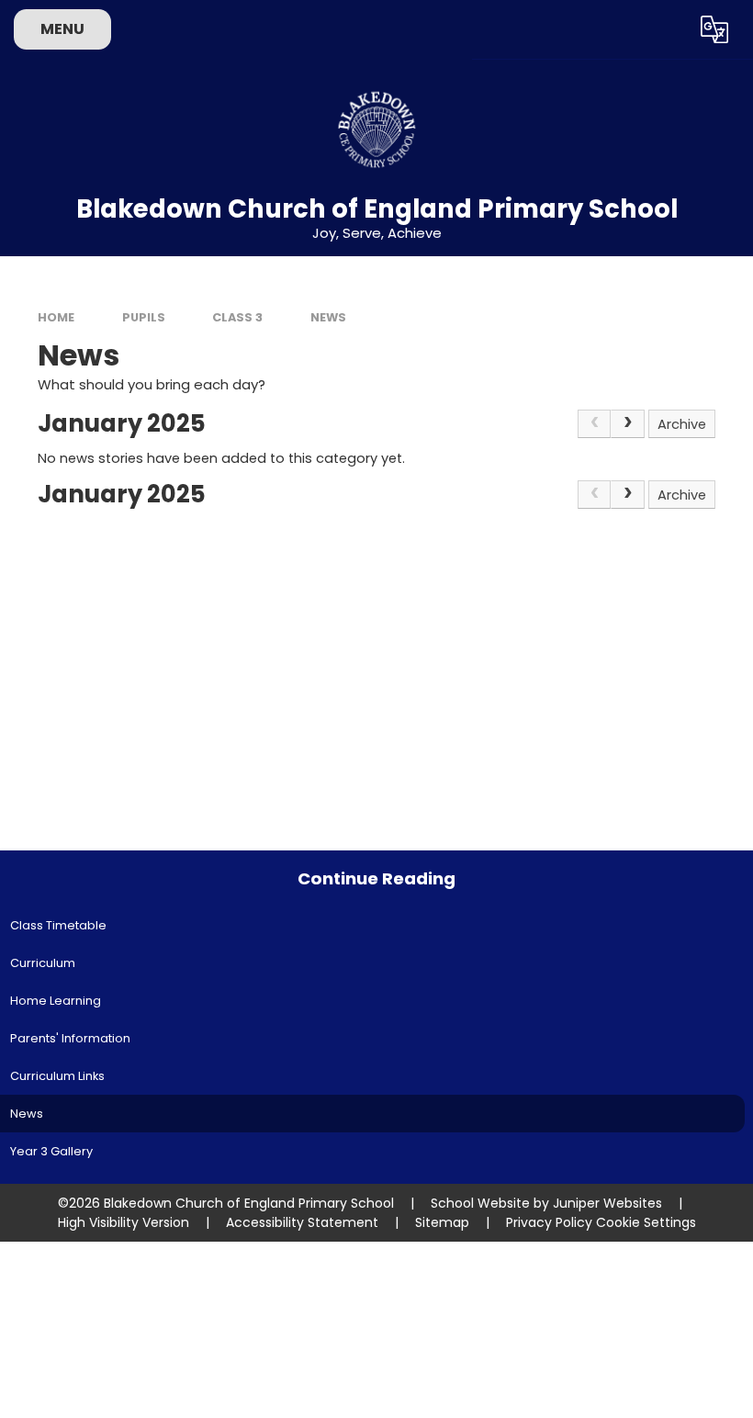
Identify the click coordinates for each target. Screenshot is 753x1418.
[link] (595, 424)
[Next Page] (628, 424)
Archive (681, 424)
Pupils (143, 317)
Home (56, 317)
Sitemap (442, 1222)
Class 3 (237, 317)
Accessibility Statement (302, 1222)
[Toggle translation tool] (714, 29)
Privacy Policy (549, 1222)
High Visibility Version (123, 1222)
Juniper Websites (607, 1203)
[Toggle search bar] (664, 29)
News (328, 317)
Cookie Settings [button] (646, 1222)
